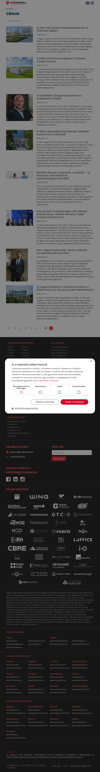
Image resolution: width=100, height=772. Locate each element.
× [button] (91, 361)
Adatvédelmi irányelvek (48, 380)
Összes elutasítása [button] (45, 402)
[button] (25, 408)
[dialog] (50, 386)
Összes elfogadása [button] (74, 402)
